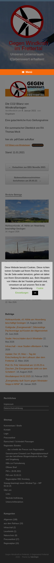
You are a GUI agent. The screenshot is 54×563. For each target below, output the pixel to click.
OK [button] (35, 293)
